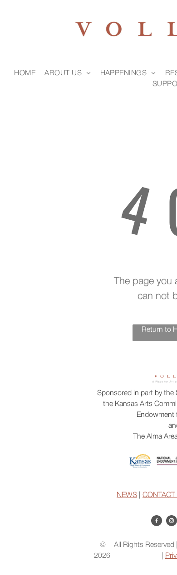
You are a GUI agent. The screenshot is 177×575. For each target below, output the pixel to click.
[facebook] (156, 521)
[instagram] (171, 521)
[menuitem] (25, 73)
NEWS (127, 495)
